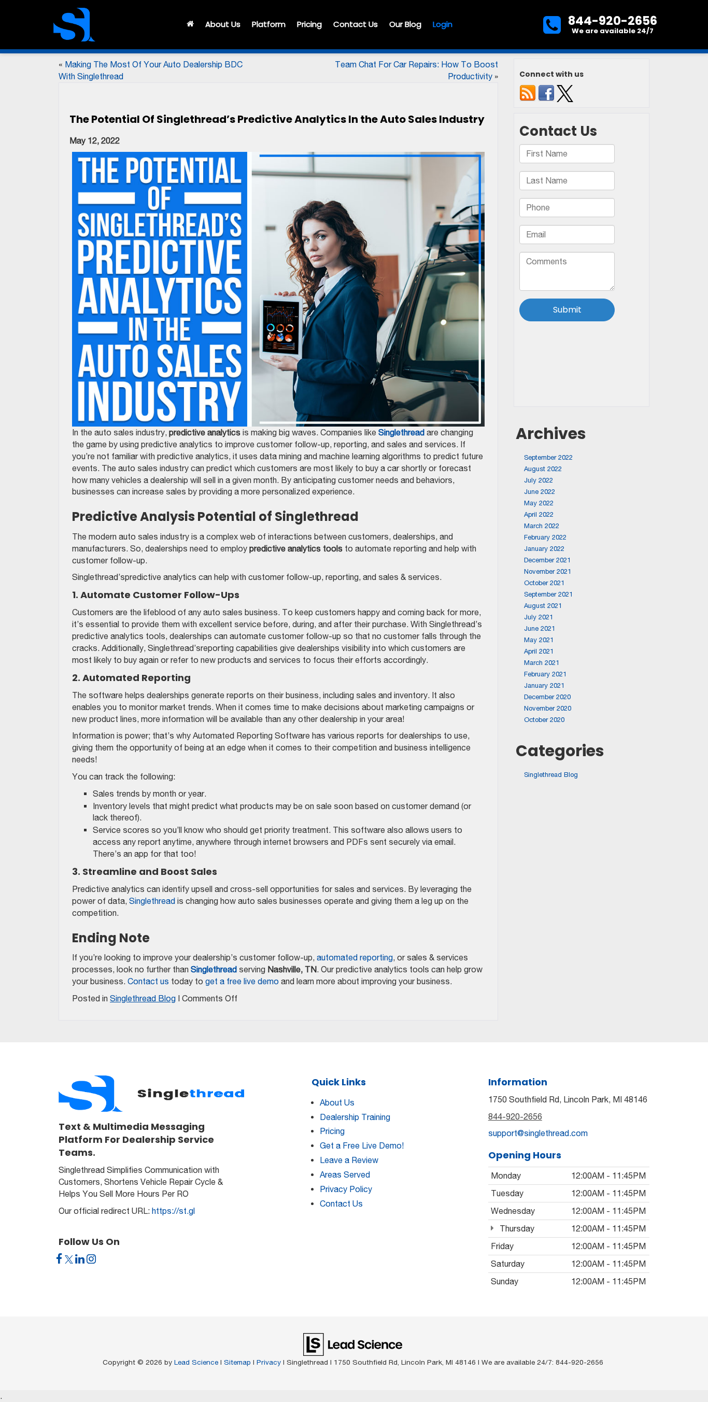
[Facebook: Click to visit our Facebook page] (59, 1259)
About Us (337, 1102)
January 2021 (544, 685)
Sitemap (237, 1362)
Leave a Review (349, 1160)
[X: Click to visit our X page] (69, 1259)
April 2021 (539, 651)
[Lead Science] (352, 1344)
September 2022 (548, 457)
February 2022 (545, 537)
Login (442, 24)
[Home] (190, 24)
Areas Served (345, 1174)
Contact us (148, 981)
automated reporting (355, 957)
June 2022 (539, 491)
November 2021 (547, 571)
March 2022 (541, 526)
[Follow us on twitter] (565, 93)
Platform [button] (269, 24)
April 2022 (539, 514)
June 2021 (539, 628)
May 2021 (539, 640)
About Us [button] (222, 24)
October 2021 (544, 583)
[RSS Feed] (527, 93)
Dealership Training (355, 1117)
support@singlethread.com (538, 1133)
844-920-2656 (515, 1116)
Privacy (269, 1362)
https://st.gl (173, 1210)
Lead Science (196, 1362)
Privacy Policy (346, 1189)
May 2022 (539, 503)
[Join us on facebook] (546, 93)
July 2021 (538, 617)
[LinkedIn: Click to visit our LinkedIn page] (79, 1259)
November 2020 (547, 708)
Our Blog (405, 24)
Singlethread (152, 900)
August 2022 (543, 469)
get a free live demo (242, 981)
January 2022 (544, 549)
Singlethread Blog (143, 998)
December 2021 (547, 560)
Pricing (309, 24)
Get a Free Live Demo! (362, 1145)
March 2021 (541, 663)
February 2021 (545, 674)
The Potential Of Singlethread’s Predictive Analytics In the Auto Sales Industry (277, 119)
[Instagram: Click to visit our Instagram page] (91, 1259)
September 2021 (548, 594)
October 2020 (544, 720)
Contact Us (341, 1203)
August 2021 (543, 606)
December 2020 (547, 697)
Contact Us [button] (355, 24)
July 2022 (538, 480)
